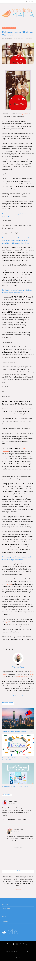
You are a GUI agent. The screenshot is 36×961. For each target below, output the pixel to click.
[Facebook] (4, 649)
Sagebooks (24, 114)
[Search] (27, 1)
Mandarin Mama (18, 830)
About (4, 916)
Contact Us (5, 904)
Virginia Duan (8, 38)
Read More (18, 889)
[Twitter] (7, 649)
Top (18, 957)
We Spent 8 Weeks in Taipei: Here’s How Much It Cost (17, 731)
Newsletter (5, 921)
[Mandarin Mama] (18, 12)
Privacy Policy (6, 908)
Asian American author (23, 676)
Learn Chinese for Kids (9, 27)
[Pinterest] (9, 649)
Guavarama (7, 584)
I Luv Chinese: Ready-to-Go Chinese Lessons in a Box (17, 786)
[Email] (12, 649)
